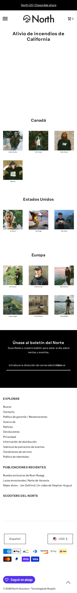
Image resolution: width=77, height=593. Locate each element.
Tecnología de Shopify (43, 588)
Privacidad (9, 436)
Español (15, 538)
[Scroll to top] (68, 582)
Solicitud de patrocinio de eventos (23, 446)
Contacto (8, 411)
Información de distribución (20, 441)
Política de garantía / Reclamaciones (25, 416)
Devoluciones (11, 431)
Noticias (8, 426)
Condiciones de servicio (17, 451)
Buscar (7, 406)
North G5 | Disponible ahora (38, 5)
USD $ (63, 538)
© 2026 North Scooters (16, 588)
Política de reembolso (16, 456)
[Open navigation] (11, 19)
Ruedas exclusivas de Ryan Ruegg (23, 475)
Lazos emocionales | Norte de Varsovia (26, 480)
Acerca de (9, 421)
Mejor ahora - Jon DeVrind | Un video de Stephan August (37, 485)
